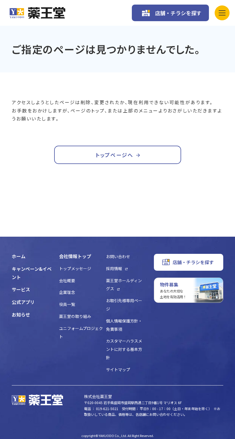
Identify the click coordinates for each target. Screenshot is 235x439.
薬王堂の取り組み (75, 316)
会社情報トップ (75, 256)
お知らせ (21, 314)
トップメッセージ (75, 268)
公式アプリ (23, 301)
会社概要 (67, 280)
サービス (21, 289)
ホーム (19, 256)
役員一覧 (67, 304)
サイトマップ (118, 369)
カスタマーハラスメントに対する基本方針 (124, 349)
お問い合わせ (118, 256)
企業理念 (67, 292)
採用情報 (114, 268)
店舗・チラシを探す (178, 13)
